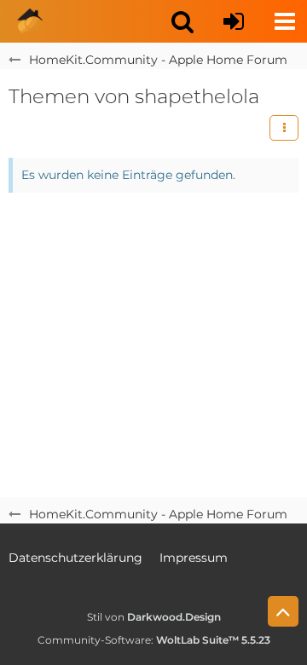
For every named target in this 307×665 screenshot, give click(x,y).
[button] (182, 21)
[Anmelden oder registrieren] (234, 21)
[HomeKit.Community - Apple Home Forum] (30, 21)
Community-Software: (154, 639)
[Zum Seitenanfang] (283, 611)
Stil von (154, 616)
